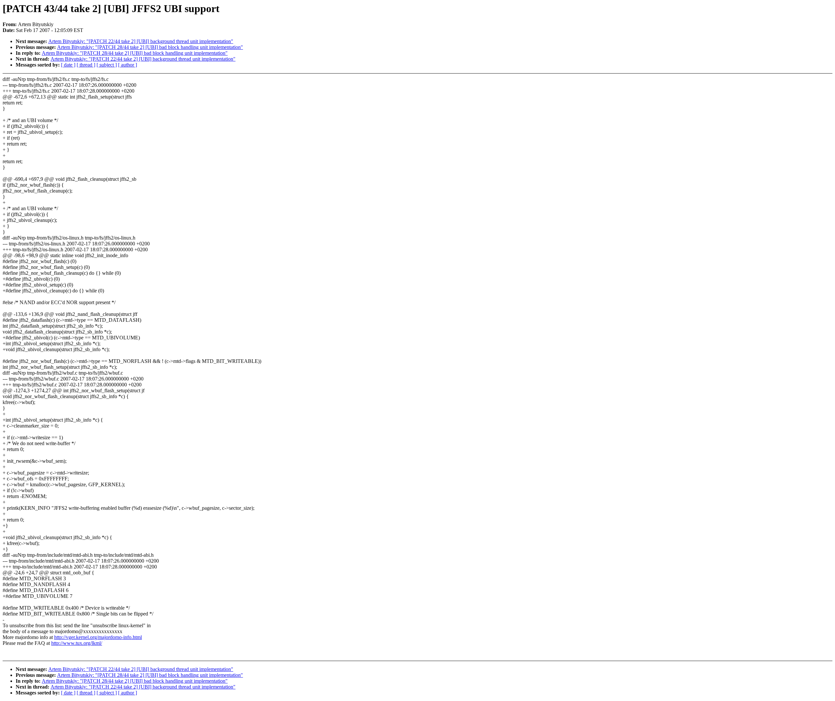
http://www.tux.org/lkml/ (76, 643)
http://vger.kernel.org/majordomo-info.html (98, 637)
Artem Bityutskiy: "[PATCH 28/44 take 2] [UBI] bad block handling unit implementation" (150, 47)
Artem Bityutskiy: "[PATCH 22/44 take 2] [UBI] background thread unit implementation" (140, 41)
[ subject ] (107, 65)
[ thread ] (86, 65)
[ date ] (68, 65)
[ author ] (127, 65)
